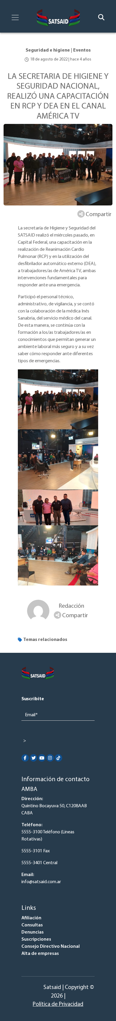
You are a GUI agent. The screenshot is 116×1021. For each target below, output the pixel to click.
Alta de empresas (40, 953)
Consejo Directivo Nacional (50, 946)
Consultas (32, 925)
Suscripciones (36, 939)
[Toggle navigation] (15, 17)
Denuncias (32, 932)
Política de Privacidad (58, 1004)
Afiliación (31, 918)
